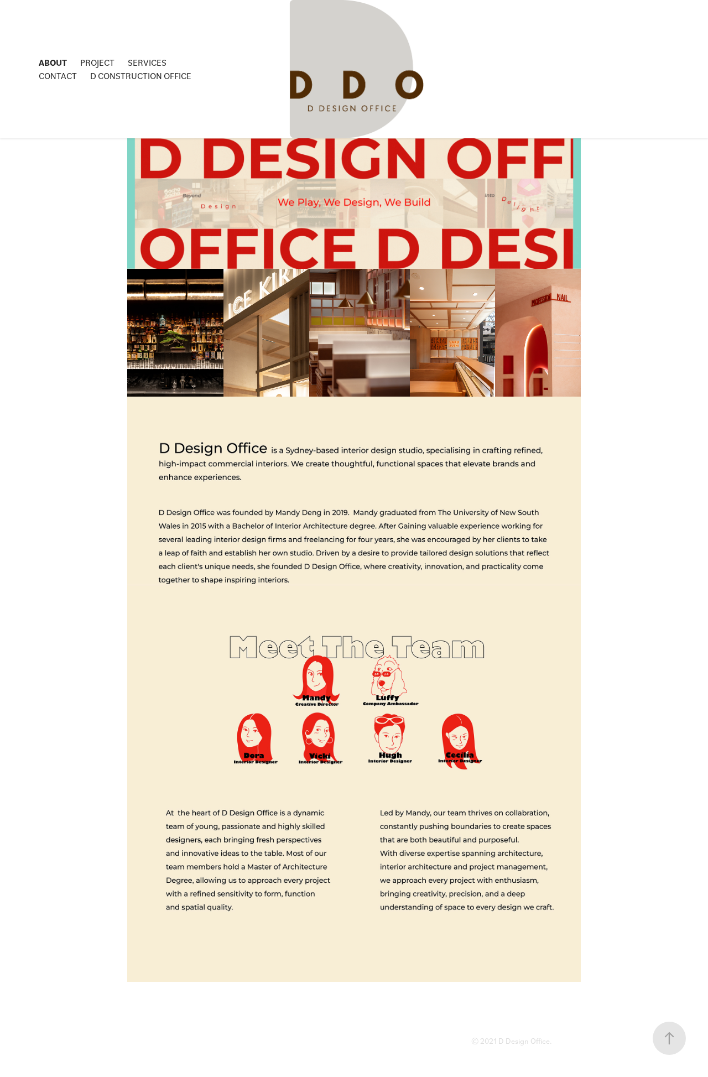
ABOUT (53, 62)
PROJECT (97, 62)
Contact (58, 75)
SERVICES (147, 62)
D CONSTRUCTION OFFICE (140, 75)
